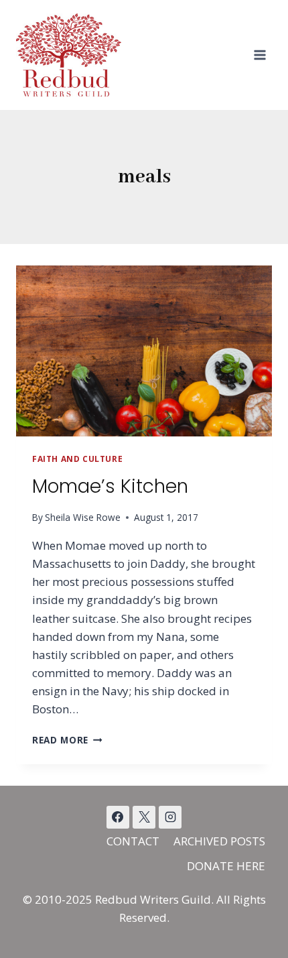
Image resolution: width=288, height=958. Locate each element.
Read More (67, 739)
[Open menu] (259, 54)
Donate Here (226, 866)
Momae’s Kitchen (110, 486)
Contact (132, 841)
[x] (117, 817)
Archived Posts (219, 841)
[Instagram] (170, 817)
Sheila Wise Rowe (83, 517)
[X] (144, 817)
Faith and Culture (77, 458)
